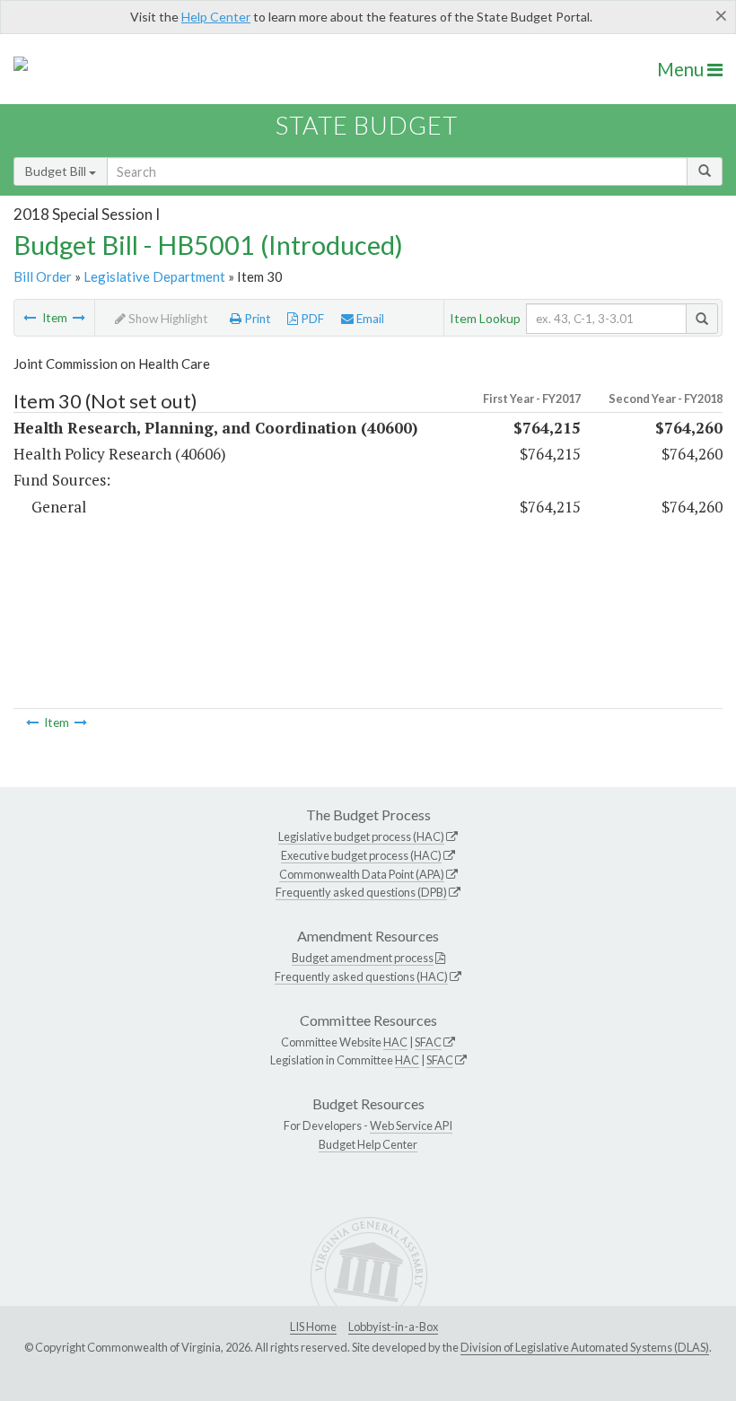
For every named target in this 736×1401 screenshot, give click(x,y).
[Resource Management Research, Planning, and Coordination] (29, 318)
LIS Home (313, 1326)
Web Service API (411, 1125)
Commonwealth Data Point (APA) (361, 874)
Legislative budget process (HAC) (361, 836)
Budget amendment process (363, 957)
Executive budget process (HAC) (361, 855)
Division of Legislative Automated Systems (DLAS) (584, 1347)
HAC (395, 1042)
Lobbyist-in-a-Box (393, 1326)
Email (369, 318)
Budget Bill (57, 171)
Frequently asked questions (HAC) (361, 976)
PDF (311, 318)
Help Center (215, 16)
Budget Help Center (368, 1144)
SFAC (428, 1042)
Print (256, 318)
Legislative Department (154, 276)
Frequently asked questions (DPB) (361, 892)
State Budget (367, 125)
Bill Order (42, 276)
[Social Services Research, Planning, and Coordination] (79, 318)
